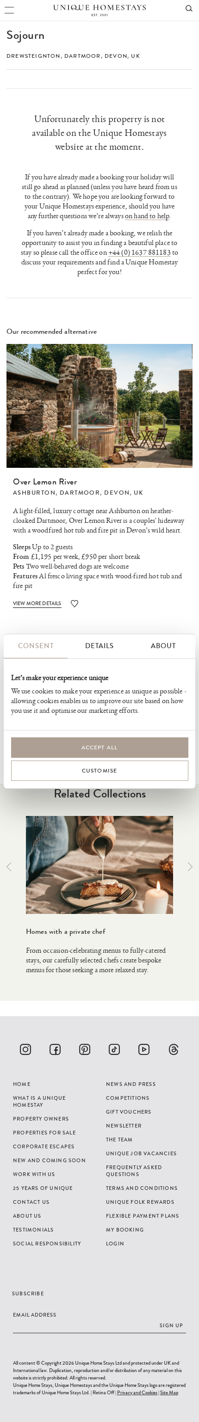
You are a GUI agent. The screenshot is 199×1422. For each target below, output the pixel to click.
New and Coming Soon (49, 1160)
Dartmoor (82, 56)
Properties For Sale (44, 1132)
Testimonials (33, 1229)
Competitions (127, 1098)
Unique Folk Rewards (140, 1202)
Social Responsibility (47, 1243)
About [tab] (163, 646)
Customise (100, 770)
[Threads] (173, 1049)
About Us (27, 1216)
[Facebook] (55, 1049)
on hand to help (147, 216)
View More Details (37, 603)
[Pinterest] (84, 1049)
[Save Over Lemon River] (74, 603)
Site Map (169, 1392)
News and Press (131, 1084)
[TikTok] (114, 1049)
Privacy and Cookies (137, 1392)
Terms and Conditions (142, 1188)
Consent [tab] (36, 646)
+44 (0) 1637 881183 (139, 252)
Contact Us (31, 1202)
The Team (119, 1139)
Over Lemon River (45, 482)
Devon (116, 56)
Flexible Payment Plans (142, 1216)
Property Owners (41, 1118)
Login (115, 1243)
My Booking (125, 1229)
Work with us (34, 1174)
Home (22, 1084)
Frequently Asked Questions (134, 1171)
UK (135, 56)
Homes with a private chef (65, 931)
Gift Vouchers (129, 1112)
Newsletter (124, 1125)
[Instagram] (25, 1049)
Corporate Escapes (44, 1146)
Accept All (99, 747)
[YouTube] (143, 1049)
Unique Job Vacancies (141, 1153)
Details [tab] (99, 646)
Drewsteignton (33, 56)
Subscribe (28, 1293)
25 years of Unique (43, 1188)
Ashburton (34, 493)
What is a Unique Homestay (39, 1101)
